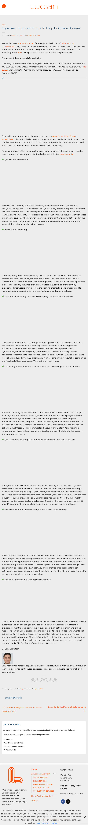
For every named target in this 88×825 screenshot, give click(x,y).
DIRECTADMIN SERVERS (43, 784)
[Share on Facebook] (38, 680)
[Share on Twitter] (42, 680)
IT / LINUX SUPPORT (41, 788)
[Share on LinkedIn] (55, 680)
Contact (34, 800)
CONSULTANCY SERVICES (43, 791)
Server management (40, 774)
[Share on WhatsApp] (33, 680)
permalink (39, 689)
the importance (25, 43)
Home (34, 769)
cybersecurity (66, 154)
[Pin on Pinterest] (51, 680)
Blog (4, 24)
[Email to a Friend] (46, 680)
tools (19, 52)
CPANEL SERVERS (40, 778)
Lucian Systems (33, 35)
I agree (53, 823)
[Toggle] (56, 773)
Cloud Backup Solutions (42, 796)
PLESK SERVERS (40, 781)
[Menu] (4, 6)
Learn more (42, 823)
